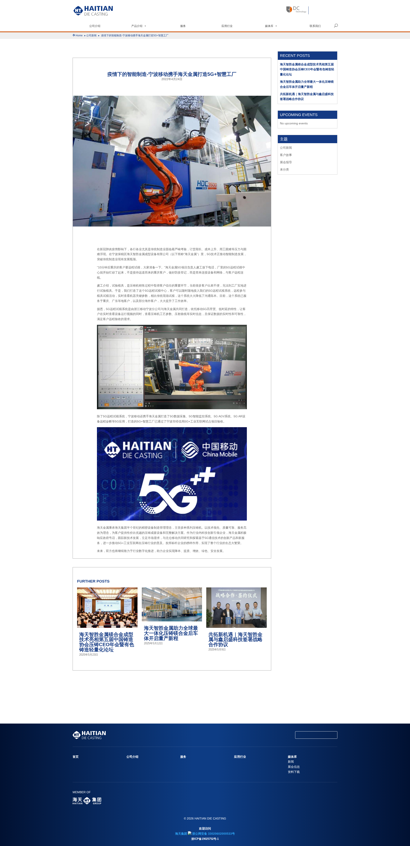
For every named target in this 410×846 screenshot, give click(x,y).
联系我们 (315, 26)
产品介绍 (136, 26)
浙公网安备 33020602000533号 (213, 833)
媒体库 (269, 26)
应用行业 (227, 26)
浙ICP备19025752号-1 (205, 838)
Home (79, 35)
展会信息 (294, 766)
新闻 (291, 761)
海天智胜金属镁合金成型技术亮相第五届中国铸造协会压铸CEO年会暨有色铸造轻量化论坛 (307, 69)
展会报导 (286, 162)
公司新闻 (91, 35)
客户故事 (286, 155)
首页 (76, 756)
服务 (183, 26)
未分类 (284, 169)
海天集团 (181, 833)
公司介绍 (94, 26)
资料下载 (294, 772)
